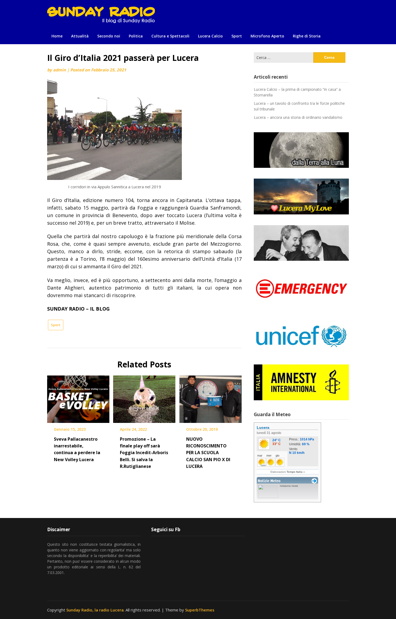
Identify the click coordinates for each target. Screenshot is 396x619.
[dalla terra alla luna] (301, 150)
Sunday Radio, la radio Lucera (95, 610)
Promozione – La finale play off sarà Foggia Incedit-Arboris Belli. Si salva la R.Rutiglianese (144, 452)
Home (56, 36)
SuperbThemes (199, 610)
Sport (236, 36)
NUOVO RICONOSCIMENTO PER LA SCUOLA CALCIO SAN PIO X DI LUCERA (208, 452)
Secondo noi (108, 36)
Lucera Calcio (210, 36)
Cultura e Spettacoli (170, 36)
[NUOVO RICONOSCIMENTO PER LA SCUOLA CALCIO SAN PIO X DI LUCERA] (210, 397)
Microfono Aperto (267, 36)
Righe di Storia (307, 36)
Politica (136, 36)
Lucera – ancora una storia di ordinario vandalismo (298, 117)
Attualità (80, 36)
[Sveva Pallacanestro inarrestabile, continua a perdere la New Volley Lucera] (78, 397)
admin (59, 69)
